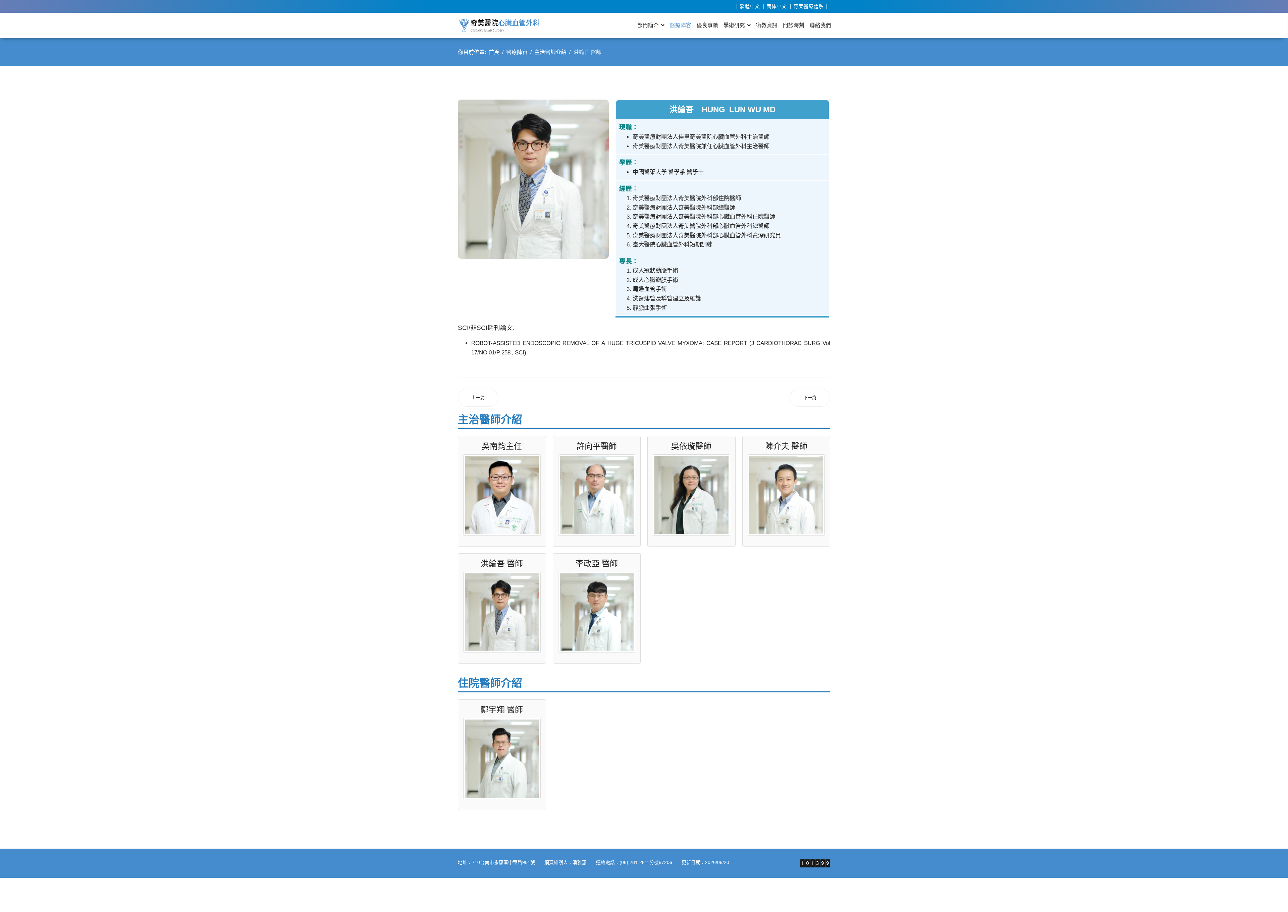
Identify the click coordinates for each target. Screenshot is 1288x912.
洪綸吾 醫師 (502, 563)
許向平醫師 (597, 446)
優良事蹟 (707, 25)
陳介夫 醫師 (786, 446)
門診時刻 (793, 25)
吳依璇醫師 (691, 446)
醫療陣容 (680, 25)
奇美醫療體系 (808, 6)
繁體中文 (750, 6)
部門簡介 (648, 25)
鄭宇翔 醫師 (502, 709)
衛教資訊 (766, 25)
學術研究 (734, 25)
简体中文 (776, 6)
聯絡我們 (820, 25)
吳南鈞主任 (502, 446)
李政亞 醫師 (597, 563)
